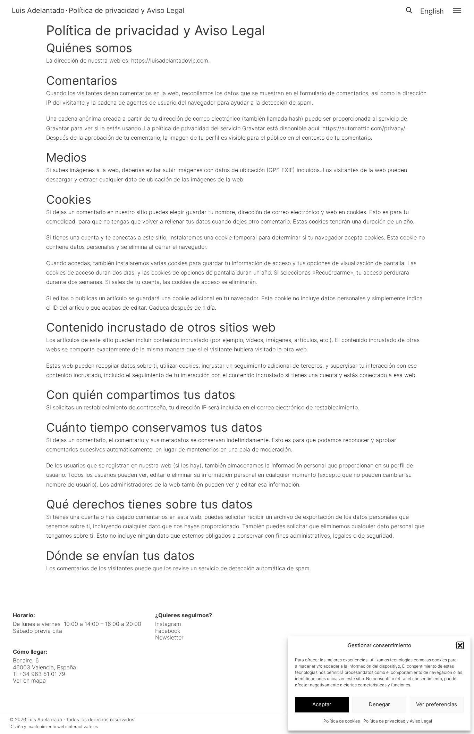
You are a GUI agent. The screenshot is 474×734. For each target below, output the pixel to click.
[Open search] (409, 10)
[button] (460, 645)
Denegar (379, 704)
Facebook (167, 631)
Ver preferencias (436, 704)
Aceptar (321, 704)
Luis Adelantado (38, 10)
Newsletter (169, 637)
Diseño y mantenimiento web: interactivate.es (53, 726)
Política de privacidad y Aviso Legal (397, 721)
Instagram (168, 624)
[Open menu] (457, 10)
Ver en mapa (29, 680)
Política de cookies (341, 721)
